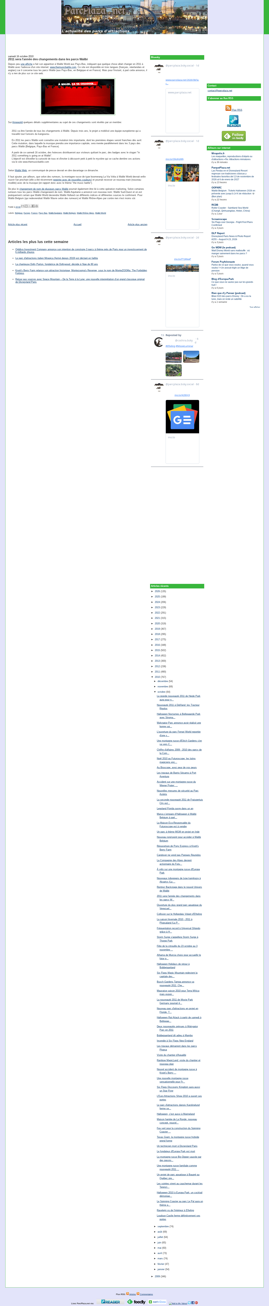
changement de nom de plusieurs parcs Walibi (43, 189)
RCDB (215, 204)
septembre (163, 1226)
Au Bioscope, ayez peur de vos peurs (177, 767)
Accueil (77, 224)
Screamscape (219, 219)
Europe (27, 213)
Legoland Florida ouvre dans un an (175, 808)
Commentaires (146, 1294)
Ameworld (17, 122)
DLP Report (218, 233)
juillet (161, 1237)
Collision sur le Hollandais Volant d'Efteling (179, 914)
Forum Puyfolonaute (223, 261)
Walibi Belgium (69, 213)
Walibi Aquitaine (55, 213)
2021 (158, 618)
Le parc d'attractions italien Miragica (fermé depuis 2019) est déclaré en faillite (56, 258)
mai (160, 1247)
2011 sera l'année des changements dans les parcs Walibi (48, 59)
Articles (132, 1294)
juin (160, 1242)
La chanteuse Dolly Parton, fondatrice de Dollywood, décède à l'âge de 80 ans (56, 264)
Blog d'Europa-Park (223, 279)
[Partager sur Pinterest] (36, 206)
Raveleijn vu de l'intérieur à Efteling (175, 1210)
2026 (158, 591)
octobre (162, 691)
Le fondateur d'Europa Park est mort (176, 1151)
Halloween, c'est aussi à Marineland (176, 1114)
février (161, 1264)
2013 (158, 661)
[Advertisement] (134, 42)
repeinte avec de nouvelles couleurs (72, 179)
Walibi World (100, 213)
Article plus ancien (137, 224)
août (160, 1231)
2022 (158, 612)
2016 (158, 645)
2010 (158, 677)
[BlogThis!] (26, 206)
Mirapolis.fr (218, 153)
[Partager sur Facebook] (33, 206)
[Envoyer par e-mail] (23, 206)
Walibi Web (21, 170)
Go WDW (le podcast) (224, 247)
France (34, 213)
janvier (161, 1269)
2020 (158, 623)
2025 (158, 596)
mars (161, 1258)
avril (160, 1253)
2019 (158, 628)
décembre (163, 681)
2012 (158, 666)
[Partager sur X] (29, 206)
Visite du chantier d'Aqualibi (171, 1055)
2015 (158, 650)
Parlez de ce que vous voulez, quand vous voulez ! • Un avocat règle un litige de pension (233, 268)
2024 (158, 602)
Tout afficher (255, 307)
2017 (158, 639)
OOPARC (217, 187)
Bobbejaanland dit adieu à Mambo (175, 1035)
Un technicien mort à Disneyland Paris (177, 1146)
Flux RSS (236, 110)
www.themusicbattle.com (63, 67)
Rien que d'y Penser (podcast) (228, 293)
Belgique (19, 213)
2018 (158, 634)
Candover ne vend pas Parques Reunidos (179, 855)
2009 (158, 1276)
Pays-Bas (43, 213)
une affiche (26, 64)
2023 (158, 607)
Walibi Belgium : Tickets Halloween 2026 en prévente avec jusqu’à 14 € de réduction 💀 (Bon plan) (233, 193)
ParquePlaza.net (221, 167)
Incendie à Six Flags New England (175, 1040)
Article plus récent (17, 224)
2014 (158, 655)
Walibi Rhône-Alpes (85, 213)
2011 (158, 671)
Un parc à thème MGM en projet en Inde (178, 831)
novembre (163, 686)
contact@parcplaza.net (220, 90)
